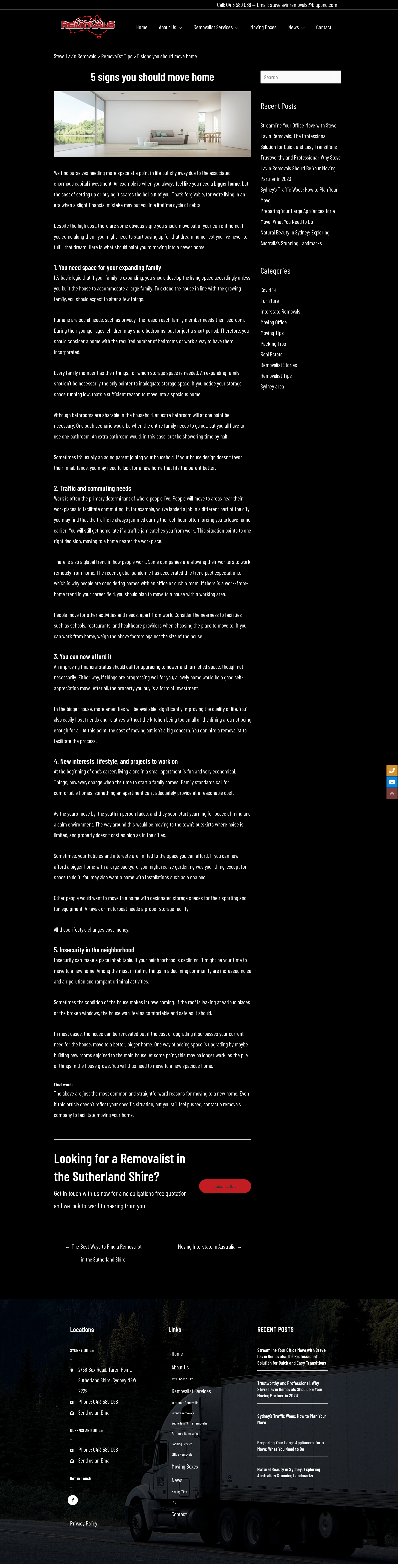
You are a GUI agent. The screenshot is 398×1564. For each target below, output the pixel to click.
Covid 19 (268, 289)
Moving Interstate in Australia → (210, 1246)
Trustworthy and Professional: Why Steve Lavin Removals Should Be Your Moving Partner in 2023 (300, 168)
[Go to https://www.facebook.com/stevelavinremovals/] (73, 1499)
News (177, 1479)
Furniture (269, 300)
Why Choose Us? (182, 1379)
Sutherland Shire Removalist (190, 1423)
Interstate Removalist (185, 1402)
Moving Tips (272, 332)
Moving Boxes (185, 1466)
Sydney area (272, 386)
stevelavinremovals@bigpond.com (303, 4)
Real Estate (271, 354)
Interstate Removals (280, 311)
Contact (179, 1514)
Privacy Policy (83, 1523)
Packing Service (182, 1444)
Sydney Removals (183, 1413)
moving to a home (100, 540)
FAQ (174, 1502)
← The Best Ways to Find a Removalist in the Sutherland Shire (103, 1248)
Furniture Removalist (185, 1433)
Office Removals (182, 1454)
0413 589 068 (238, 4)
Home (177, 1353)
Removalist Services (191, 1390)
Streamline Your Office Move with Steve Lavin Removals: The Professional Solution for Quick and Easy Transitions (298, 136)
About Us (180, 1367)
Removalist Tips (276, 375)
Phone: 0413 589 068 (98, 1401)
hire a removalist (225, 730)
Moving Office (273, 322)
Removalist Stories (278, 364)
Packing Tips (273, 343)
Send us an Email (94, 1412)
